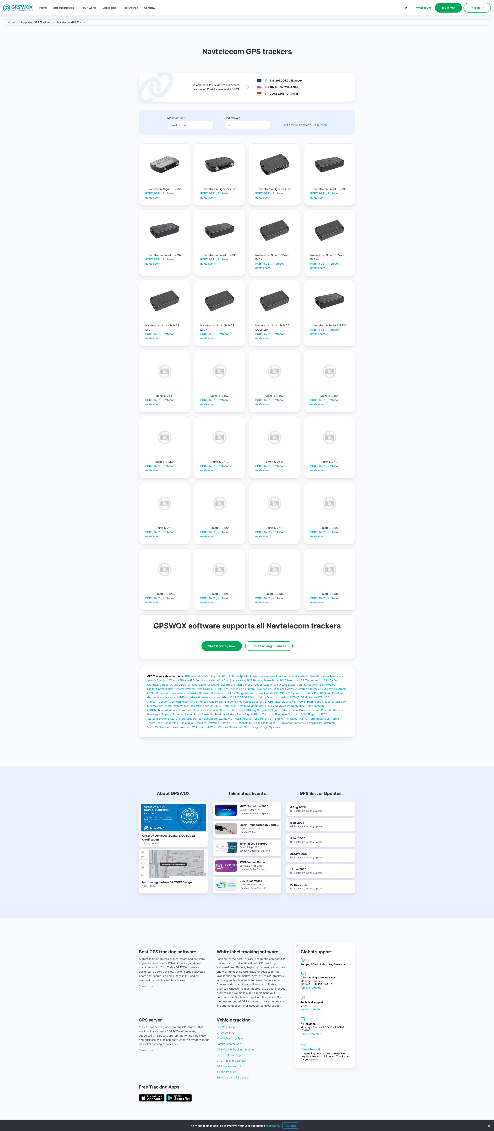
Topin (326, 718)
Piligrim (274, 710)
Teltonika (265, 718)
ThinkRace (290, 718)
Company (149, 7)
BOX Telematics (290, 680)
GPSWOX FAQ (225, 1032)
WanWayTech (183, 727)
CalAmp (334, 680)
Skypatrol (313, 714)
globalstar (247, 693)
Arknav (270, 676)
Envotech (261, 688)
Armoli (279, 676)
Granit (327, 693)
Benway (258, 680)
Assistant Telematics (308, 676)
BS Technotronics (312, 680)
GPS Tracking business (231, 1060)
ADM (187, 676)
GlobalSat (234, 693)
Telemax (247, 718)
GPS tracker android (229, 1066)
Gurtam (151, 697)
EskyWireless (276, 688)
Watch (196, 727)
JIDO (326, 697)
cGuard (225, 684)
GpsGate (305, 693)
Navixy (269, 705)
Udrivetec (285, 722)
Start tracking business (269, 646)
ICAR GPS (243, 697)
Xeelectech (236, 727)
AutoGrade (230, 680)
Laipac (249, 701)
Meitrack (152, 705)
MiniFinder (202, 705)
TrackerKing (170, 722)
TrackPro (200, 722)
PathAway (250, 710)
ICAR (233, 697)
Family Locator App (229, 1043)
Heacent (172, 697)
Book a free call (311, 1049)
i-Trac (225, 697)
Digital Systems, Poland (180, 688)
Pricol (294, 710)
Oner (196, 710)
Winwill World (209, 727)
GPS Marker (292, 693)
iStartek (312, 697)
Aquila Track (257, 676)
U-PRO (274, 722)
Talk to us (477, 8)
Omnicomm (185, 710)
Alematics (197, 676)
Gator (212, 693)
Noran (309, 705)
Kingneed (202, 701)
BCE (249, 680)
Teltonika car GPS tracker (233, 1077)
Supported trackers (63, 7)
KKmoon (238, 701)
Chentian (236, 684)
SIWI (304, 714)
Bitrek (267, 680)
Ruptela (167, 714)
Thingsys (277, 718)
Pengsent (263, 710)
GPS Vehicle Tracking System (235, 1049)
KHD (192, 701)
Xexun (248, 727)
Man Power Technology (306, 701)
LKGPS (269, 701)
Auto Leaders (203, 680)
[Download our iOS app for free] (152, 1098)
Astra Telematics (332, 676)
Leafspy (259, 701)
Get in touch (319, 125)
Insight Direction (268, 697)
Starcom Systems (158, 718)
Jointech (175, 701)
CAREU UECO (177, 684)
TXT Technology (241, 722)
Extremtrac (300, 688)
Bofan (275, 680)
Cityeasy (248, 684)
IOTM (303, 697)
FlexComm (326, 688)
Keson (185, 701)
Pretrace (285, 710)
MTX (212, 705)
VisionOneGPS (314, 722)
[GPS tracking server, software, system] (18, 8)
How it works (88, 7)
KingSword (216, 701)
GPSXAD (317, 693)
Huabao (203, 697)
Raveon (315, 710)
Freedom (164, 693)
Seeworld (208, 714)
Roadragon (154, 714)
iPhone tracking (226, 1071)
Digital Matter (155, 688)
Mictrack (189, 705)
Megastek (328, 701)
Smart (329, 714)
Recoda (338, 710)
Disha (198, 688)
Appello (244, 676)
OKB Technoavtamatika (162, 710)
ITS (320, 697)
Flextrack (340, 688)
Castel (202, 684)
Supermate (211, 718)
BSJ (326, 680)
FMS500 (152, 693)
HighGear (191, 697)
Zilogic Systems (270, 727)
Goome (259, 693)
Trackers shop (130, 7)
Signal (249, 714)
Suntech (198, 718)
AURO (191, 680)
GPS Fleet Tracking (229, 1055)
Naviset (260, 705)
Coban (258, 684)
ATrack (172, 680)
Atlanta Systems (157, 680)
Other (222, 710)
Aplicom (234, 676)
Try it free (448, 8)
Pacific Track (235, 710)
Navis (250, 705)
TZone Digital (260, 722)
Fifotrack (313, 688)
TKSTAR (303, 718)
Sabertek (178, 714)
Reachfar (326, 710)
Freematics (178, 693)
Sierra (240, 714)
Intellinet (284, 697)
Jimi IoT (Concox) (158, 701)
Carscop (192, 684)
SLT (322, 714)
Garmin (203, 693)
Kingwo (228, 701)
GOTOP (279, 693)
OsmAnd (212, 710)
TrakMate (213, 722)
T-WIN (237, 718)
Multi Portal (223, 705)
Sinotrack (294, 714)
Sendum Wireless (225, 714)
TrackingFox (186, 722)
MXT (234, 705)
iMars (253, 697)
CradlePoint (270, 684)
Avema (242, 680)
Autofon (218, 680)
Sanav (189, 714)
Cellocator (213, 684)
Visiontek (329, 722)
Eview (289, 688)
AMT (207, 676)
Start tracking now (221, 646)
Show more (146, 986)
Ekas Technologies (234, 688)
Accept (291, 1126)
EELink (217, 688)
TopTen (335, 718)
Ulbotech (298, 722)
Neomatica (298, 705)
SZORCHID (225, 718)
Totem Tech (154, 722)
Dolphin (208, 688)
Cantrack (153, 684)
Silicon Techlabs (263, 714)
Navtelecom (282, 705)
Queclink (304, 710)
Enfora (251, 688)
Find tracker (232, 118)
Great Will (338, 693)
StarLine (175, 718)
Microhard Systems (171, 705)
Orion (203, 710)
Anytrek (216, 676)
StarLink (186, 718)
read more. (273, 1125)
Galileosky (191, 693)
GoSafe (268, 693)
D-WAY (283, 684)
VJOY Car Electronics (160, 727)
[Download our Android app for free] (179, 1098)
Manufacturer (175, 118)
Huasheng (215, 697)
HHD (182, 697)
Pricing (43, 7)
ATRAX (182, 680)
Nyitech (319, 705)
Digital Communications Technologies (311, 684)
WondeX (223, 727)
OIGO (328, 705)
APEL (224, 676)
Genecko (222, 693)
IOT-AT (294, 697)
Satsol (197, 714)
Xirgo (256, 727)
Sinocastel (280, 714)
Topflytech (316, 718)
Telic (256, 718)
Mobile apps (109, 7)
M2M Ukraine (282, 701)
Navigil (242, 705)
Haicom (162, 697)
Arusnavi (289, 676)
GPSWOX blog (226, 1027)
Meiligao (340, 701)
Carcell (164, 684)
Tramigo (225, 722)
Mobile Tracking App (230, 1038)
